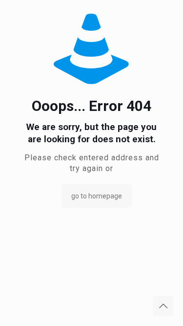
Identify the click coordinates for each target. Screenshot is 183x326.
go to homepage (96, 196)
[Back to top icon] (163, 306)
